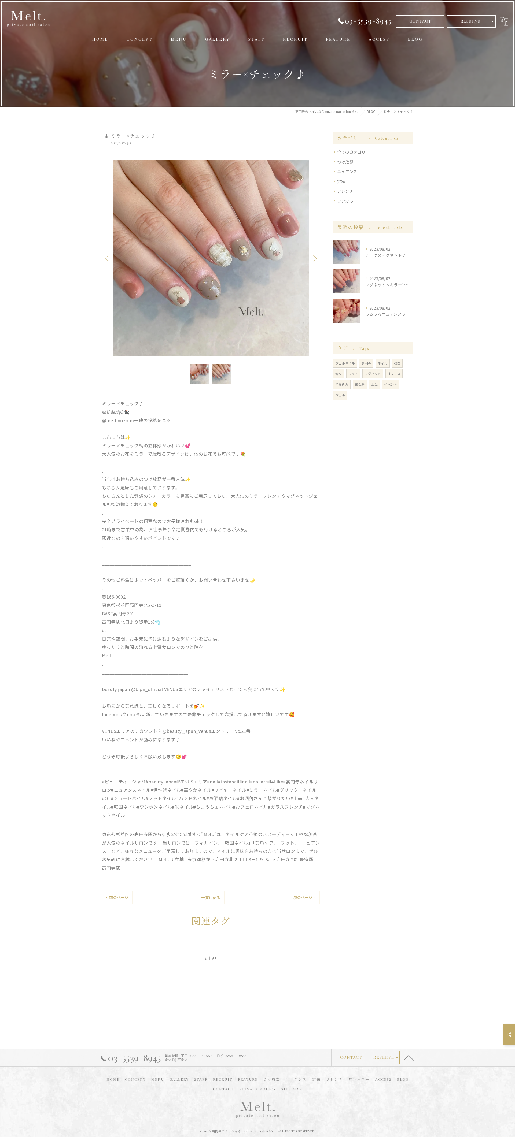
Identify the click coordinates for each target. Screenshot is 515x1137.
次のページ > (304, 897)
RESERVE (471, 21)
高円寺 (366, 363)
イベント (390, 384)
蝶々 (338, 373)
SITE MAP (291, 1088)
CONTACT (420, 21)
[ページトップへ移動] (409, 1057)
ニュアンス (347, 171)
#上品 (211, 958)
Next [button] (314, 258)
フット (353, 373)
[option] (211, 258)
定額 (341, 181)
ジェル (340, 395)
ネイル (383, 363)
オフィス (394, 373)
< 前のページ (117, 897)
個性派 (360, 384)
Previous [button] (107, 258)
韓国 (397, 363)
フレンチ (345, 191)
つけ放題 (345, 162)
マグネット (373, 373)
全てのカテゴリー (353, 152)
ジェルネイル (345, 363)
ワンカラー (347, 201)
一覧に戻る (210, 897)
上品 (374, 384)
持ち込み (341, 384)
